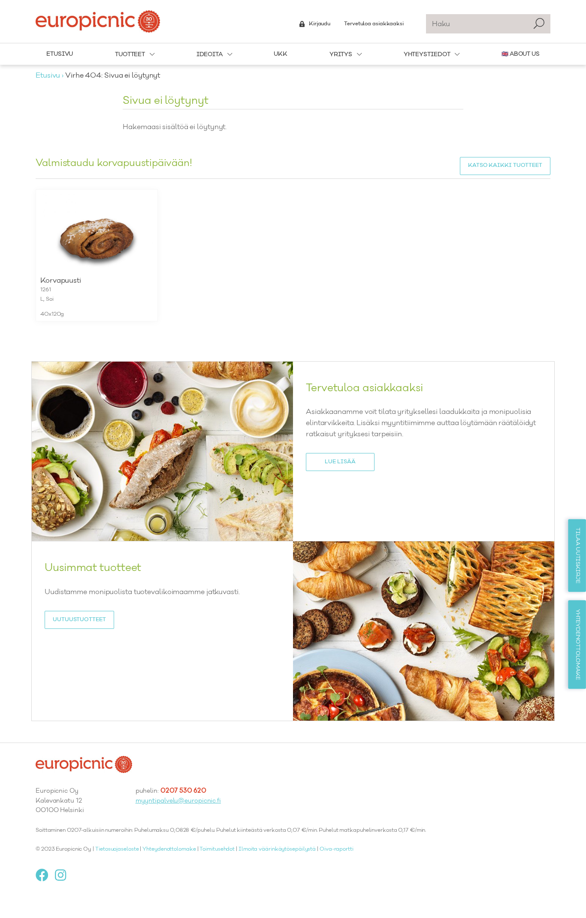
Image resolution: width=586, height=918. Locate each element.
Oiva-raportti (336, 849)
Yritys (340, 54)
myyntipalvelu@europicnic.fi (178, 801)
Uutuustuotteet (79, 619)
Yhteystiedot (427, 54)
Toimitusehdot (217, 849)
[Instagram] (63, 875)
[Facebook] (45, 875)
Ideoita (209, 54)
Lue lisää (340, 462)
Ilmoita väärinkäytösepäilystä (277, 849)
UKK (280, 54)
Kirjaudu (319, 24)
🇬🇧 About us (520, 54)
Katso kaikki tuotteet (505, 165)
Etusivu (59, 54)
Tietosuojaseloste (117, 849)
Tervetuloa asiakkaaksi (374, 24)
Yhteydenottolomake (169, 849)
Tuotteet (130, 54)
